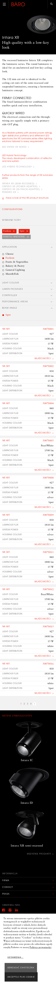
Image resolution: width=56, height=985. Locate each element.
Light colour (10, 283)
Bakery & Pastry (15, 266)
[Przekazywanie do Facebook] (3, 911)
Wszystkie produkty (39, 854)
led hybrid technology (17, 167)
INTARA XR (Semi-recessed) (18, 184)
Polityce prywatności (40, 947)
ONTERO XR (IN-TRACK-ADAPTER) (21, 190)
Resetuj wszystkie (14, 237)
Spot (22, 231)
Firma (5, 881)
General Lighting (15, 270)
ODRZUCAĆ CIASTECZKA (20, 968)
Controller (9, 296)
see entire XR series (14, 147)
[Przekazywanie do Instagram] (10, 911)
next (35, 704)
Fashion (7, 231)
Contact (7, 887)
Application (9, 247)
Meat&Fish (12, 274)
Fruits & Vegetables (17, 262)
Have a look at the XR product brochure (27, 198)
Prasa (6, 894)
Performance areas (15, 302)
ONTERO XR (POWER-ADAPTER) (20, 187)
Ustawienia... (15, 957)
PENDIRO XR (9, 192)
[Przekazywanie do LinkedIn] (16, 911)
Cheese (9, 254)
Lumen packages (12, 289)
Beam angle (9, 308)
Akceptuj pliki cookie (21, 977)
